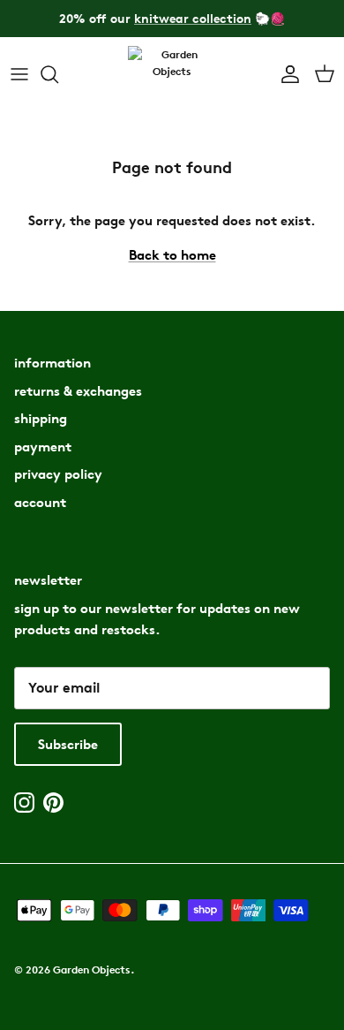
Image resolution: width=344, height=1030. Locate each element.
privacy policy (58, 474)
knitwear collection (192, 18)
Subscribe (68, 744)
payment (42, 446)
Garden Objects (92, 969)
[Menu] (19, 74)
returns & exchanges (78, 390)
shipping (40, 418)
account (40, 502)
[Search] (58, 74)
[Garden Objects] (172, 74)
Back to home (172, 254)
